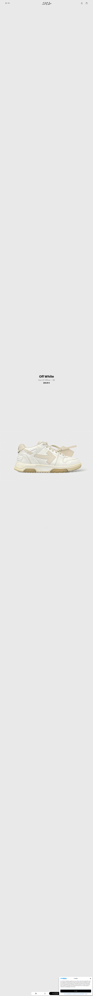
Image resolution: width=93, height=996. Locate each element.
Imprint (86, 993)
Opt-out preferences (68, 993)
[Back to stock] (37, 993)
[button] (90, 978)
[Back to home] (47, 3)
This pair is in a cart (56, 993)
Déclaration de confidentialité (78, 993)
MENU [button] (8, 3)
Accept (75, 991)
